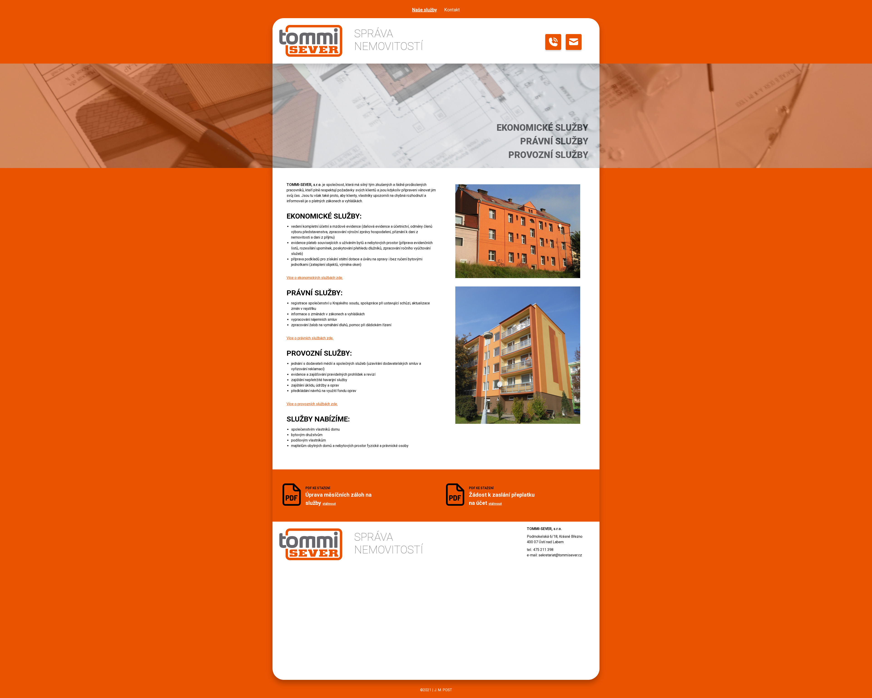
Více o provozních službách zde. (312, 404)
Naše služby (424, 9)
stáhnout (329, 504)
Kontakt (452, 9)
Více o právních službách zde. (310, 338)
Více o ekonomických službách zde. (315, 278)
